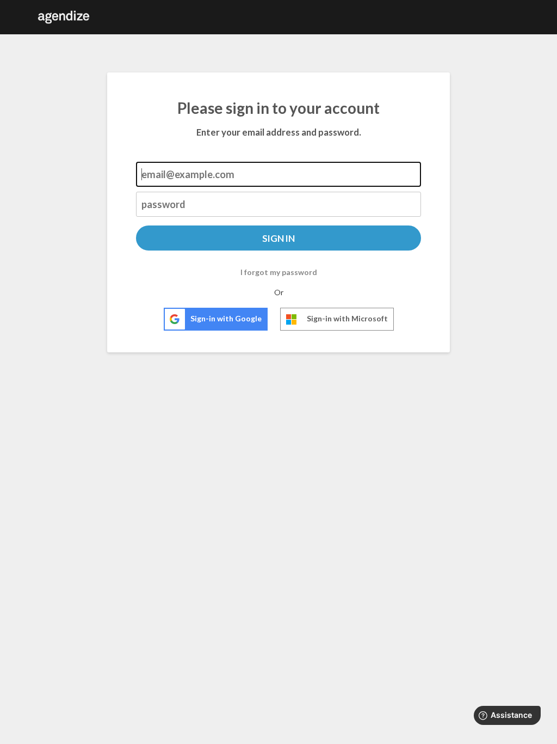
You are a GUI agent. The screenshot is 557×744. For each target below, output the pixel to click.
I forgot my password (278, 272)
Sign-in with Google (226, 318)
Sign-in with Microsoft (347, 318)
